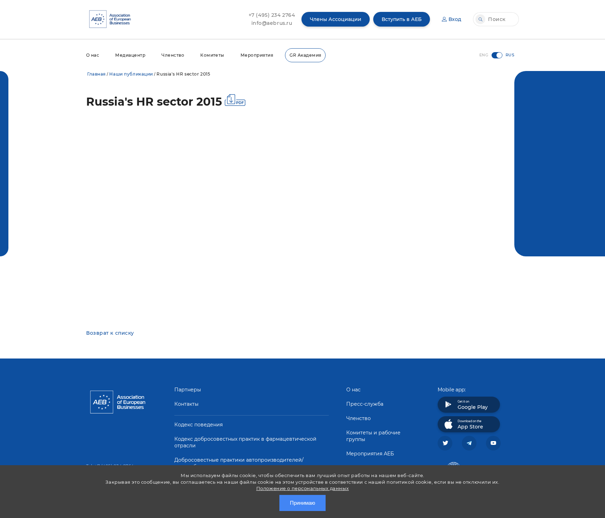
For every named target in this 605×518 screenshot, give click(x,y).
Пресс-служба (364, 404)
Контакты (186, 404)
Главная (96, 74)
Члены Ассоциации (335, 19)
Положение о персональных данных (302, 488)
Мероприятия (257, 55)
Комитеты (212, 55)
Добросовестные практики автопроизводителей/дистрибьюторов (239, 463)
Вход (454, 19)
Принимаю (302, 503)
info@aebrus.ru (271, 23)
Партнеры (187, 389)
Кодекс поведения (198, 424)
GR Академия (305, 55)
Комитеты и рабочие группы (373, 436)
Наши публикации (131, 74)
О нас (92, 55)
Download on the (470, 424)
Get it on (473, 405)
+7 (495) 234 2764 (272, 15)
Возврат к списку (110, 333)
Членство (172, 55)
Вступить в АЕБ (402, 19)
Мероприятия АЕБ (370, 453)
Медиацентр (130, 55)
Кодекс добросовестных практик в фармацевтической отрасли (245, 442)
